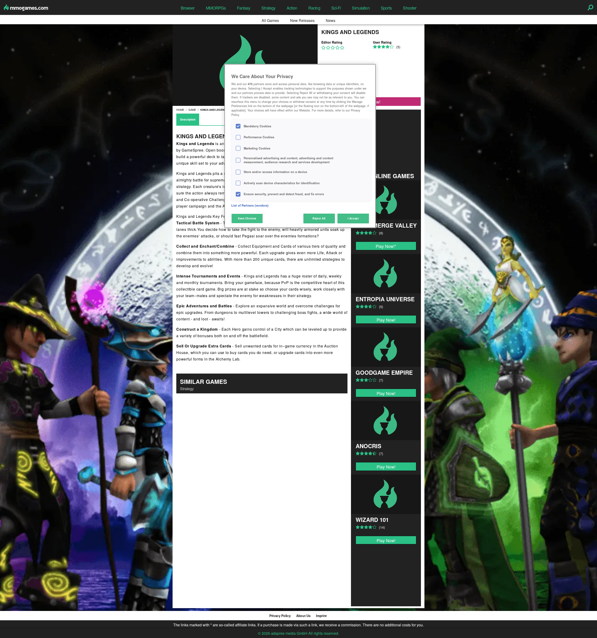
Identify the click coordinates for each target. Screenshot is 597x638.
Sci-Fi (336, 8)
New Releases (302, 20)
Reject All (319, 218)
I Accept (353, 218)
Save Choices (247, 218)
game (192, 109)
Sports (386, 8)
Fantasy (243, 8)
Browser (188, 8)
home (180, 109)
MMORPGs (216, 8)
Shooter (409, 8)
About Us (303, 615)
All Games (270, 20)
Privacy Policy (280, 615)
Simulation (360, 8)
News (330, 20)
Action (292, 8)
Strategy (268, 8)
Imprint (321, 615)
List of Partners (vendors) (249, 205)
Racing (314, 8)
